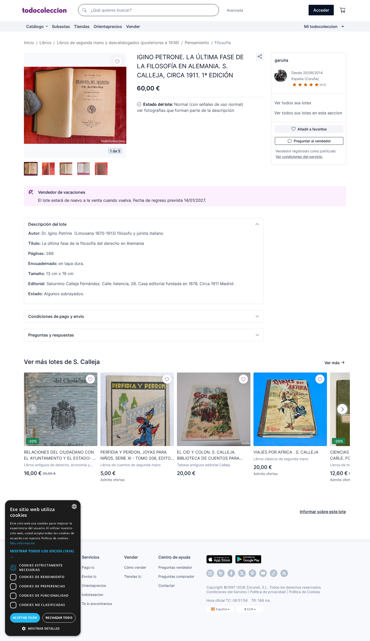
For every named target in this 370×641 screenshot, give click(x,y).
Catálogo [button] (35, 26)
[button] (143, 224)
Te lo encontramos (97, 603)
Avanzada (235, 10)
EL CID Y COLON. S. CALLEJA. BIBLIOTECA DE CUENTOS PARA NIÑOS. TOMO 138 (208, 455)
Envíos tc (89, 576)
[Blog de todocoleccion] (284, 573)
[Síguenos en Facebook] (231, 573)
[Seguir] (117, 61)
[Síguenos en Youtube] (263, 573)
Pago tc (88, 567)
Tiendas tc (132, 576)
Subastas (61, 26)
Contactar (166, 585)
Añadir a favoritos (312, 129)
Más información (22, 543)
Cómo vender (135, 567)
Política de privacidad (268, 592)
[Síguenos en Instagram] (210, 573)
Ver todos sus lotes (292, 102)
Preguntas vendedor (175, 567)
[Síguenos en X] (242, 573)
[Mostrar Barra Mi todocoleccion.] (343, 26)
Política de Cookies (304, 592)
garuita (281, 60)
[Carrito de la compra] (343, 10)
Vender (133, 26)
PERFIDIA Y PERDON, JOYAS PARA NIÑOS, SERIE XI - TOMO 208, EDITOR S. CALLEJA (136, 455)
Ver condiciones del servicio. (299, 156)
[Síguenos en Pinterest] (252, 573)
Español (222, 609)
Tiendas (82, 26)
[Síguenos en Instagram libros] (221, 573)
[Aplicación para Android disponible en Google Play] (248, 558)
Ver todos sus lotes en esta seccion (308, 112)
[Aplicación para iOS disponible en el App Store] (219, 558)
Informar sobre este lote (323, 511)
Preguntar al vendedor (312, 141)
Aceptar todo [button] (25, 618)
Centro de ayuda (174, 557)
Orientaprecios (108, 26)
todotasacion (92, 594)
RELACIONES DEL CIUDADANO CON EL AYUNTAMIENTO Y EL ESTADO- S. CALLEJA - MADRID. (60, 455)
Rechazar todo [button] (59, 618)
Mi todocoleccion (321, 26)
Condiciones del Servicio (226, 592)
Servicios (90, 557)
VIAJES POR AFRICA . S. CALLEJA (285, 452)
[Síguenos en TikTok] (273, 573)
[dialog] (43, 568)
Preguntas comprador (176, 576)
